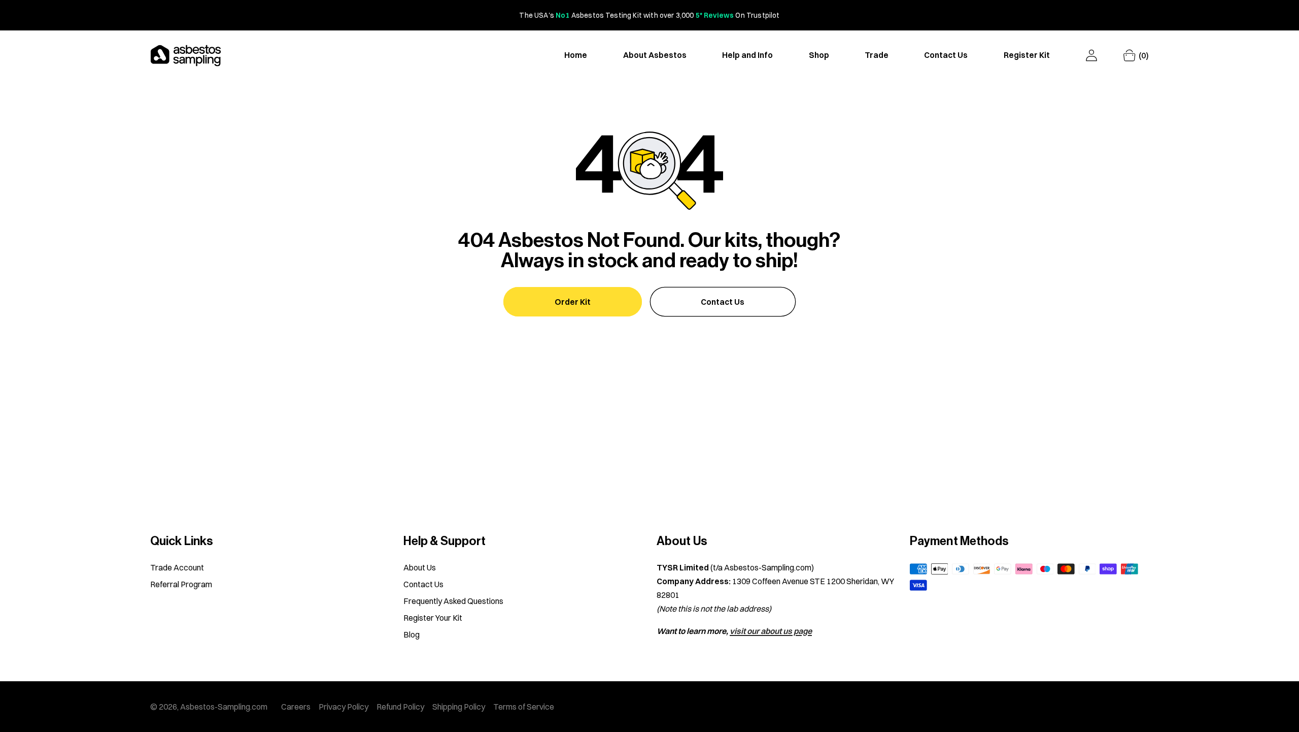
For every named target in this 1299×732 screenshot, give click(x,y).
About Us (419, 567)
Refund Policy (400, 707)
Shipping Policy (458, 707)
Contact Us (722, 302)
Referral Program (181, 584)
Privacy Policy (343, 707)
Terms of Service (523, 707)
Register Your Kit (432, 618)
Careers (296, 707)
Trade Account (177, 567)
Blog (411, 634)
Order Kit (573, 302)
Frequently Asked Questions (453, 601)
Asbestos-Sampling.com (223, 707)
